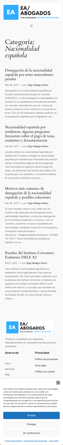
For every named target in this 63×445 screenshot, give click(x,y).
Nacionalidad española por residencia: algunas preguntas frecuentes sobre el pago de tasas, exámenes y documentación (30, 133)
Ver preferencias (31, 433)
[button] (58, 382)
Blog (7, 374)
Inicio (7, 363)
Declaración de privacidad (35, 441)
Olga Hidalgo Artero (37, 85)
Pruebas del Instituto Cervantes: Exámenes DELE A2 (29, 255)
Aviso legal (53, 441)
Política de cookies (13, 441)
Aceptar (31, 415)
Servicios (10, 369)
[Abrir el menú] (31, 26)
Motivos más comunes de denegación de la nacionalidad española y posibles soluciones (28, 192)
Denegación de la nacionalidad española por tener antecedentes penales (29, 74)
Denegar (31, 424)
